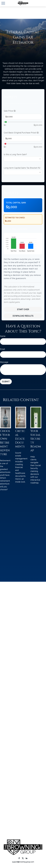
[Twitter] (22, 858)
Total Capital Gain (16, 203)
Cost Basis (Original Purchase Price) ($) (21, 133)
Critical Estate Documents (20, 438)
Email (2, 349)
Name (2, 336)
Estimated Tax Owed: (15, 218)
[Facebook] (19, 858)
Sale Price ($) (10, 111)
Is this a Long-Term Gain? (15, 154)
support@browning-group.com (23, 862)
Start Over (23, 309)
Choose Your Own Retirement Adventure (5, 442)
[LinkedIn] (26, 858)
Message (4, 362)
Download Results (23, 316)
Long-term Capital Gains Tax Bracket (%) (22, 168)
